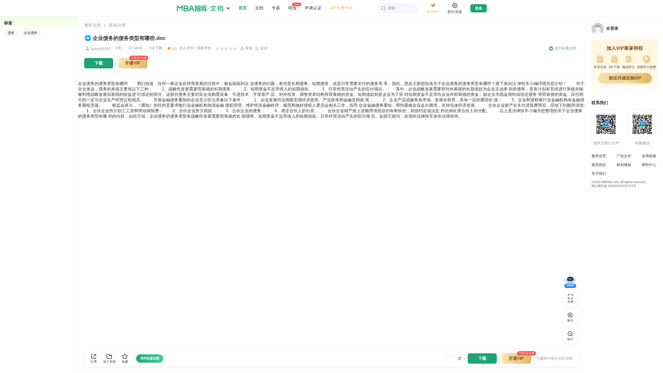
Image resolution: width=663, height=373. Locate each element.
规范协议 (599, 165)
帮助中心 (649, 165)
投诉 (263, 48)
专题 (276, 8)
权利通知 (624, 165)
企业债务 (30, 33)
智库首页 (599, 156)
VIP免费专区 (341, 8)
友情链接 (649, 156)
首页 (243, 8)
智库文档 (92, 25)
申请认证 (313, 8)
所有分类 (117, 25)
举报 (248, 48)
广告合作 (624, 156)
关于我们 (599, 173)
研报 (292, 7)
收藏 (125, 361)
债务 (11, 33)
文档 (259, 8)
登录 (478, 8)
